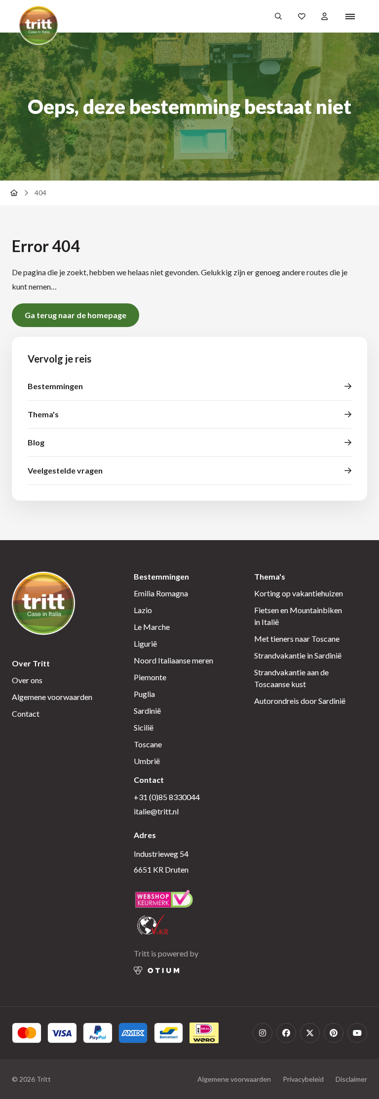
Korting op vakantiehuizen (298, 593)
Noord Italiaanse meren (173, 660)
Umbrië (147, 761)
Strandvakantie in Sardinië (297, 655)
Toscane (148, 744)
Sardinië (147, 710)
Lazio (143, 610)
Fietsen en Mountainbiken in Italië (298, 615)
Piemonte (150, 677)
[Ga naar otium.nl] (157, 970)
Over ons (27, 680)
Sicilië (143, 727)
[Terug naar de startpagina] (14, 192)
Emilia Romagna (161, 593)
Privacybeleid (303, 1079)
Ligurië (145, 643)
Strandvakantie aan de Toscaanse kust (291, 678)
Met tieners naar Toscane (297, 638)
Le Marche (152, 626)
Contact (25, 713)
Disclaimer (351, 1079)
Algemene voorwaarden (52, 696)
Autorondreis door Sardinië (299, 700)
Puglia (144, 693)
